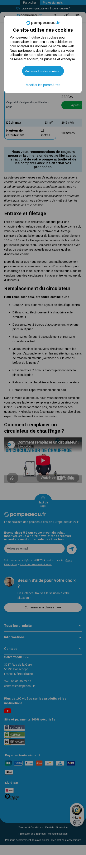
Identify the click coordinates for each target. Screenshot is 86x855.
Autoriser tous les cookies (42, 71)
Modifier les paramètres (43, 85)
